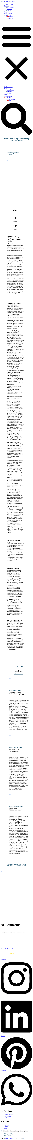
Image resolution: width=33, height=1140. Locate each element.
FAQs (9, 10)
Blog (5, 12)
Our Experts (10, 7)
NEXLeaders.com (10, 1138)
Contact (9, 9)
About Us (6, 6)
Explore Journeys (8, 4)
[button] (16, 52)
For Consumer (8, 13)
